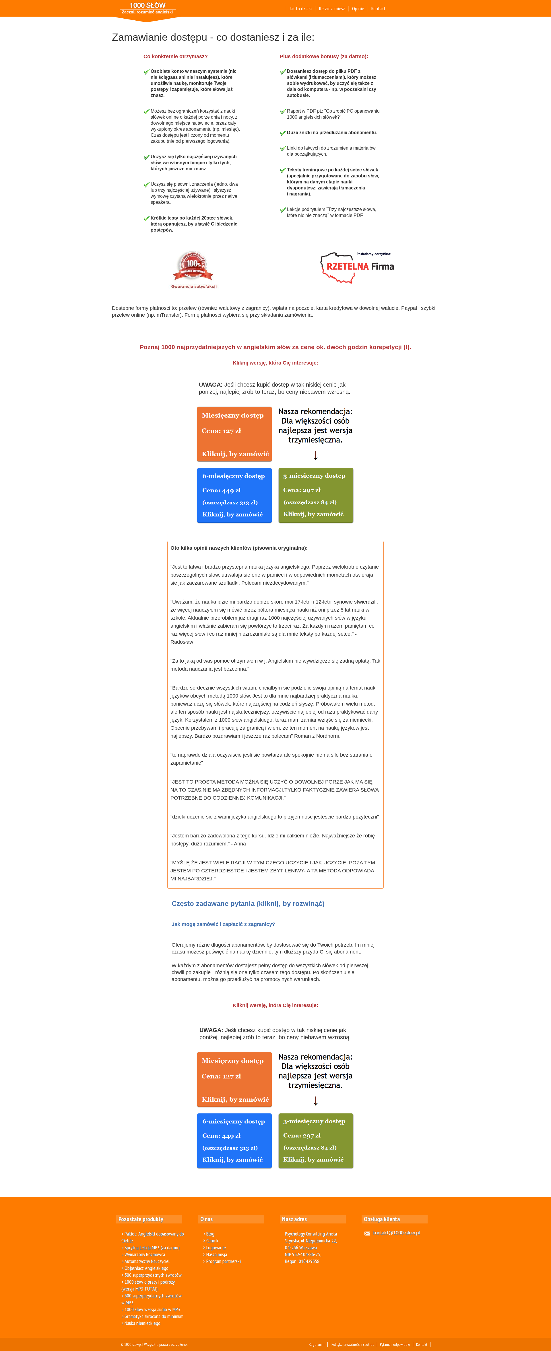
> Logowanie (214, 1247)
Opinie (358, 8)
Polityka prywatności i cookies (352, 1344)
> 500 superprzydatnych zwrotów (151, 1275)
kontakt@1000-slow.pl (396, 1233)
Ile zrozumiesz (332, 8)
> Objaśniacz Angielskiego (144, 1268)
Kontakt (378, 8)
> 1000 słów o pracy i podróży (147, 1281)
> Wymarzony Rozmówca (143, 1254)
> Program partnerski (222, 1261)
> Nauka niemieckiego (140, 1323)
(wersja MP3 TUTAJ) (139, 1288)
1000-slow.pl (132, 1344)
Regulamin (317, 1344)
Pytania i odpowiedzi (395, 1344)
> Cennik (210, 1240)
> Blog (208, 1233)
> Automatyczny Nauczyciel (145, 1261)
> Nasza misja (215, 1254)
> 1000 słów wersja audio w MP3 (150, 1309)
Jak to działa (301, 8)
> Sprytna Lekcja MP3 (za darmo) (150, 1247)
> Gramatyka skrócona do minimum (152, 1316)
